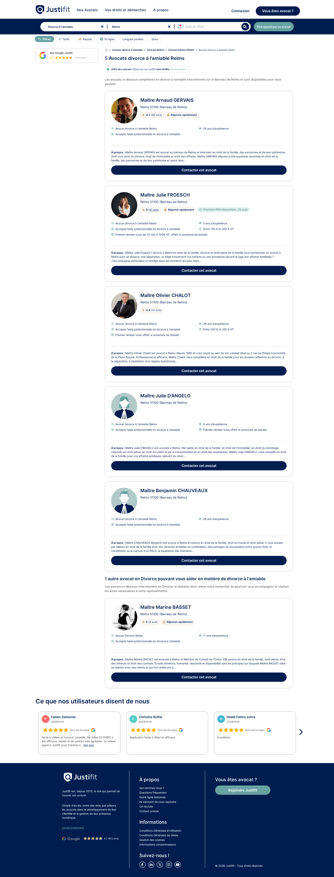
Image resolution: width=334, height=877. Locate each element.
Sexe (155, 39)
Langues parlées (133, 39)
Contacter (198, 170)
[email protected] (73, 828)
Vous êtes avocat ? (278, 11)
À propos (161, 10)
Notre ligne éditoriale (152, 797)
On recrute (146, 806)
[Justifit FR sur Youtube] (178, 864)
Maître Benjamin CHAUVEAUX (174, 490)
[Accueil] (108, 50)
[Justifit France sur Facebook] (143, 864)
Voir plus (88, 745)
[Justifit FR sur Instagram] (170, 864)
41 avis (153, 209)
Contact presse (149, 811)
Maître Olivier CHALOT (165, 295)
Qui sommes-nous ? (151, 788)
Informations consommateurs (157, 844)
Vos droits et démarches (125, 10)
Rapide (87, 39)
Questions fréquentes (152, 792)
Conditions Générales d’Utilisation (160, 830)
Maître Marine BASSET (165, 607)
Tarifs (65, 39)
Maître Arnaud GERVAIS (167, 100)
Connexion (240, 11)
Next (302, 732)
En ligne (109, 39)
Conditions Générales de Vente (158, 835)
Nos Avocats (87, 10)
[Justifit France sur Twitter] (161, 864)
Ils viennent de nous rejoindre (157, 801)
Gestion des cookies (152, 839)
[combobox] (73, 26)
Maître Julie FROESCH (165, 195)
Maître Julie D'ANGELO (165, 396)
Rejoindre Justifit (242, 790)
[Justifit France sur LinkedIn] (152, 864)
